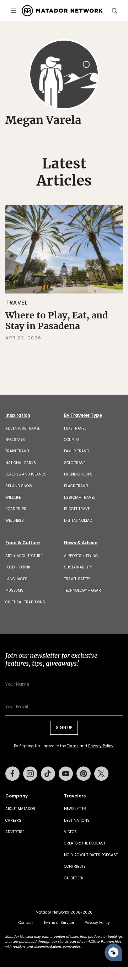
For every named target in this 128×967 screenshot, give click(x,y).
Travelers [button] (75, 796)
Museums (14, 590)
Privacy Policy (100, 746)
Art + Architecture (23, 555)
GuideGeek (73, 878)
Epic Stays (15, 439)
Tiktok (48, 773)
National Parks (20, 463)
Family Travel (77, 451)
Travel (16, 302)
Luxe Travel (75, 428)
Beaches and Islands (26, 474)
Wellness (14, 520)
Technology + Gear (82, 590)
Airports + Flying (81, 555)
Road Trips (15, 508)
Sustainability (78, 567)
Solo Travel (75, 463)
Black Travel (76, 486)
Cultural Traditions (25, 602)
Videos (70, 832)
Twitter (101, 773)
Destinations (77, 820)
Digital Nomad (78, 520)
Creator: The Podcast (84, 843)
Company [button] (16, 796)
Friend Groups (78, 474)
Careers (13, 820)
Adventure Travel (22, 428)
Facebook (12, 773)
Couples (72, 439)
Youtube (66, 773)
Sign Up (64, 727)
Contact (25, 922)
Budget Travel (77, 508)
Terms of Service (59, 922)
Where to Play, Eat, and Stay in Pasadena (56, 321)
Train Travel (17, 451)
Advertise (14, 832)
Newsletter (75, 808)
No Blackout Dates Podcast (91, 855)
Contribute (74, 866)
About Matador (20, 808)
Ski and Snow (18, 486)
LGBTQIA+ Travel (79, 497)
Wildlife (13, 497)
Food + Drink (17, 567)
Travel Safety (77, 579)
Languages (16, 579)
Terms (73, 746)
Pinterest (83, 773)
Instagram (30, 773)
